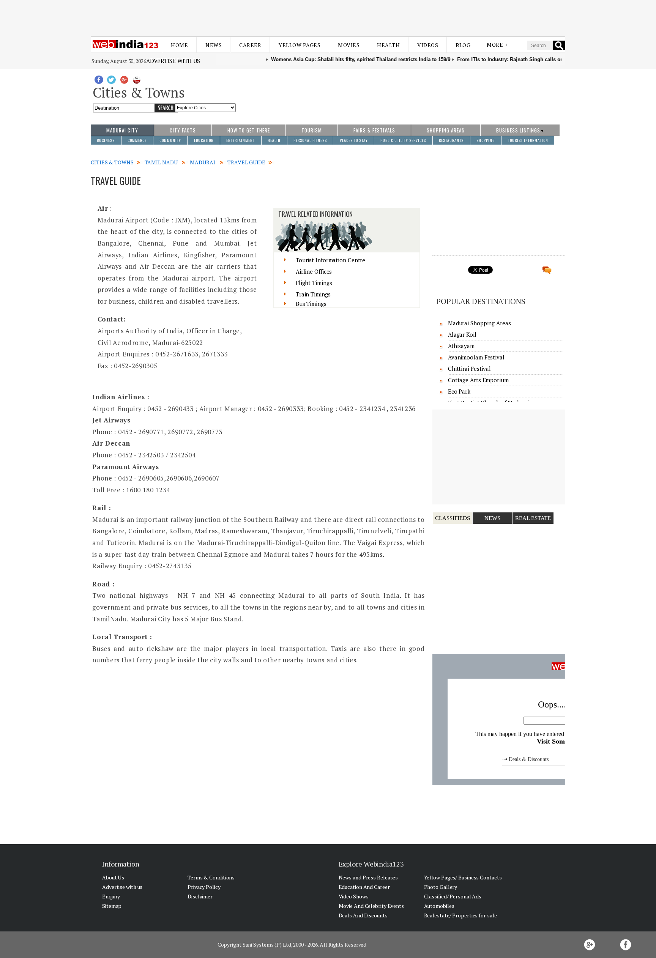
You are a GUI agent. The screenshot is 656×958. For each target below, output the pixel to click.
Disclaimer (200, 896)
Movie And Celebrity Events (371, 905)
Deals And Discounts (363, 915)
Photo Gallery (440, 886)
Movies (349, 45)
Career (250, 45)
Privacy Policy (204, 886)
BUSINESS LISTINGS (518, 130)
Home (179, 45)
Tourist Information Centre (330, 260)
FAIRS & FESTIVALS (374, 130)
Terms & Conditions (211, 877)
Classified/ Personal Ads (453, 896)
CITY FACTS (183, 130)
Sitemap (111, 905)
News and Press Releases (368, 877)
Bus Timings (311, 303)
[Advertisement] (328, 18)
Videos (427, 45)
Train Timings (313, 294)
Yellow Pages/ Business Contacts (463, 877)
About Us (113, 877)
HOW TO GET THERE (248, 130)
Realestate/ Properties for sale (460, 915)
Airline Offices (314, 271)
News (213, 45)
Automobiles (439, 905)
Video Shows (354, 896)
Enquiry (111, 896)
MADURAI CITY (122, 130)
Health (388, 45)
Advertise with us (173, 61)
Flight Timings (314, 283)
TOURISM (311, 130)
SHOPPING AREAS (446, 130)
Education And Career (364, 886)
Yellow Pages (299, 45)
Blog (463, 45)
